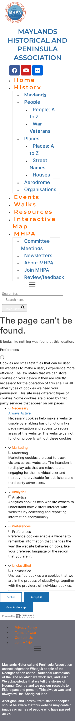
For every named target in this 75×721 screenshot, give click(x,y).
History (28, 87)
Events (27, 197)
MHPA (25, 233)
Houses (41, 175)
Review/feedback (44, 277)
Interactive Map (34, 223)
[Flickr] (37, 70)
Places (31, 139)
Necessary (20, 408)
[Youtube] (26, 70)
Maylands (35, 95)
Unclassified (21, 565)
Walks (25, 204)
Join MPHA (23, 642)
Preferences (21, 526)
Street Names (38, 164)
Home (24, 80)
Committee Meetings (35, 244)
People (32, 102)
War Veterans (40, 127)
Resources (33, 211)
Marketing (20, 447)
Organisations (40, 189)
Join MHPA (36, 270)
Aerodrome (37, 182)
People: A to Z (42, 113)
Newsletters (38, 255)
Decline (10, 597)
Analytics (19, 492)
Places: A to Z (42, 149)
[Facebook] (14, 70)
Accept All (36, 597)
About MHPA (38, 263)
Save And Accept (16, 607)
